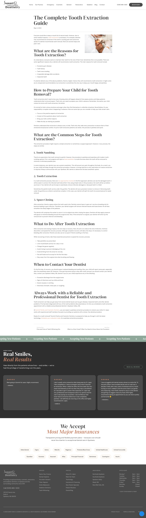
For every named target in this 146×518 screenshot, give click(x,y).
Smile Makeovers (44, 485)
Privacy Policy (115, 511)
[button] (44, 4)
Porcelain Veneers (44, 479)
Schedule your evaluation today (51, 318)
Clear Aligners (43, 482)
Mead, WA (96, 482)
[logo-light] (10, 473)
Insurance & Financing (73, 482)
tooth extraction (53, 37)
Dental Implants (44, 477)
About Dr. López (71, 474)
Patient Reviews (71, 488)
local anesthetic (69, 159)
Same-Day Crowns (45, 474)
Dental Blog (69, 490)
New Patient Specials (72, 485)
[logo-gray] (11, 5)
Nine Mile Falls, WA (98, 485)
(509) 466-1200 (13, 488)
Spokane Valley (97, 479)
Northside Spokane (98, 474)
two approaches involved (66, 181)
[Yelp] (12, 501)
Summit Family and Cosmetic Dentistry (47, 310)
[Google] (5, 501)
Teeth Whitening (44, 490)
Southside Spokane (98, 477)
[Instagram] (8, 501)
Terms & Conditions (129, 511)
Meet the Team (70, 477)
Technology (69, 479)
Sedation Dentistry (45, 488)
